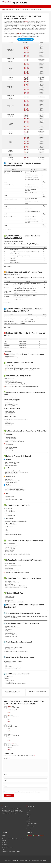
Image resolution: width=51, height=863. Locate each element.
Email (5, 780)
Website (5, 786)
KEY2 (28, 46)
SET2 (25, 54)
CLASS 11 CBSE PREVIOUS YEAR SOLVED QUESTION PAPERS (12, 692)
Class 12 (28, 814)
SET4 (25, 56)
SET (24, 44)
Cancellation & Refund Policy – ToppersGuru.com (13, 838)
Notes (27, 825)
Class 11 (28, 812)
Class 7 (28, 818)
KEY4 (28, 48)
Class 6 (28, 816)
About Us (4, 835)
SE (24, 46)
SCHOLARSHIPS (30, 827)
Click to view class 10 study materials (25, 39)
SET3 (25, 47)
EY (27, 77)
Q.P (25, 59)
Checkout (4, 840)
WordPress (43, 860)
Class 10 (26, 21)
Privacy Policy (5, 846)
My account (4, 844)
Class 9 (28, 821)
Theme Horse (27, 860)
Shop (3, 849)
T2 (25, 46)
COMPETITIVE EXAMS (31, 823)
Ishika (9, 715)
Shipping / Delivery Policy (7, 847)
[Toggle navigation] (3, 6)
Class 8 (28, 819)
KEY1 (28, 44)
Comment (6, 758)
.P (25, 96)
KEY (27, 59)
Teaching (28, 828)
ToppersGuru (19, 2)
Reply (9, 712)
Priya (9, 725)
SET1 (25, 52)
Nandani (9, 706)
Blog (27, 809)
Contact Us (4, 842)
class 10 (19, 33)
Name (5, 774)
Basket (3, 837)
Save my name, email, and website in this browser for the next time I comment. (22, 792)
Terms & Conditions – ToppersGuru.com (11, 851)
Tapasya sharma (11, 743)
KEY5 (28, 50)
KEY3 (28, 47)
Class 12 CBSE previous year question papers (37, 692)
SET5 (25, 68)
